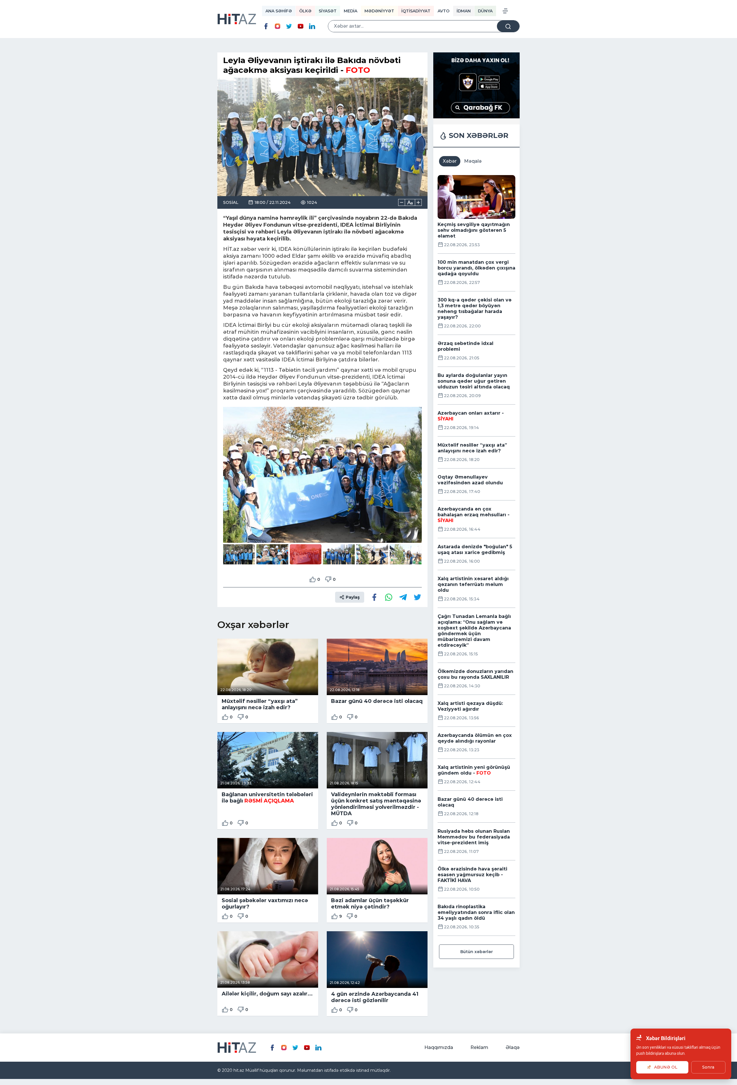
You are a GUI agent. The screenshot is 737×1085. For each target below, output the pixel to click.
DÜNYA (485, 11)
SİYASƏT (328, 11)
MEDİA (350, 11)
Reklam (479, 1047)
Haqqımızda (438, 1047)
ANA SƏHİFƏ (278, 11)
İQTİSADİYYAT (415, 11)
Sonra (708, 1067)
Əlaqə (513, 1047)
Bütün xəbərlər (476, 951)
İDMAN (464, 11)
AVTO (443, 11)
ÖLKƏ (305, 11)
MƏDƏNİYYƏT (379, 11)
